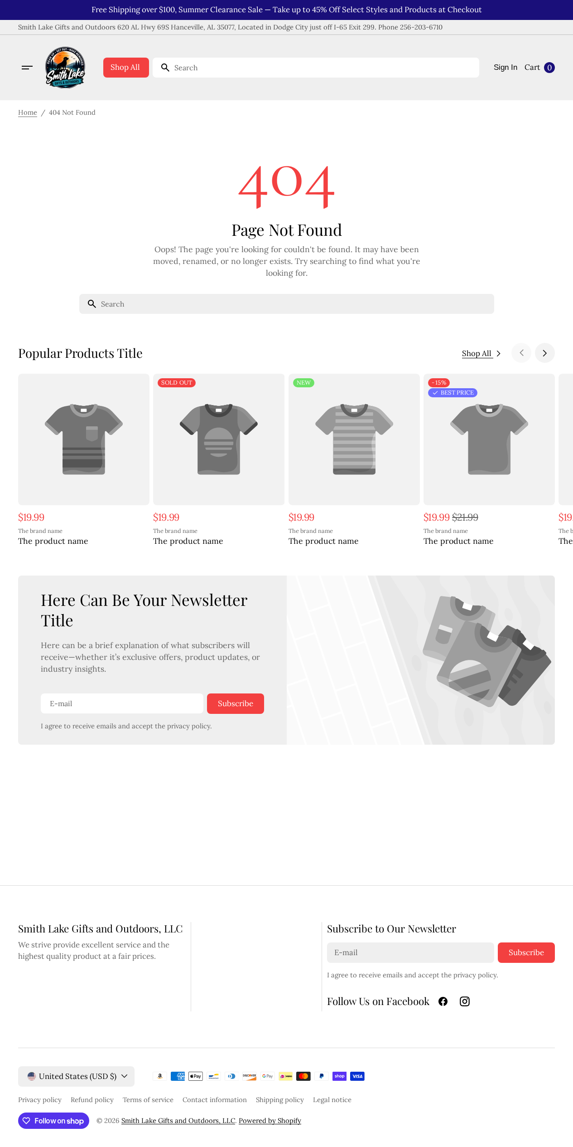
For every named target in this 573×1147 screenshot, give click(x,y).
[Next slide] (545, 353)
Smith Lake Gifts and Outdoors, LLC (178, 1120)
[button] (27, 67)
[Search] (162, 68)
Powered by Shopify (270, 1120)
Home (27, 112)
